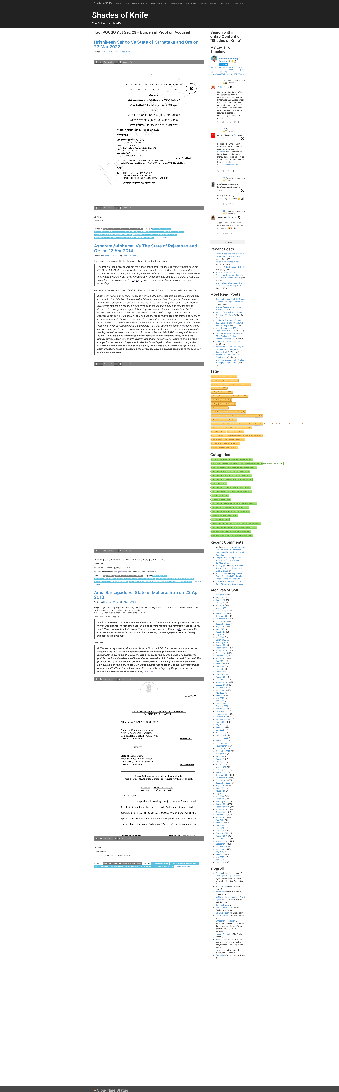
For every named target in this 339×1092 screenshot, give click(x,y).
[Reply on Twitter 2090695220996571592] (219, 204)
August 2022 (221, 722)
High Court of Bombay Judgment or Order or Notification (122, 863)
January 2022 (222, 740)
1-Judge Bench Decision (161, 229)
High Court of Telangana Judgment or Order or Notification (232, 535)
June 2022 (220, 727)
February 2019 (222, 833)
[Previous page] (97, 62)
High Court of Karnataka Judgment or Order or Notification (122, 229)
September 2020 (223, 783)
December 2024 (223, 648)
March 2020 (221, 799)
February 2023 (222, 706)
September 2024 (223, 656)
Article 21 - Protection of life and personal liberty (229, 412)
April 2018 (220, 860)
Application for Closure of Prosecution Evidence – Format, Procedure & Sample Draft (229, 275)
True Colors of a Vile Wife (136, 3)
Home (118, 3)
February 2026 (222, 611)
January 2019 (222, 836)
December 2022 (222, 711)
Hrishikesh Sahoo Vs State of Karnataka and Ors (111, 232)
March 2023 (221, 703)
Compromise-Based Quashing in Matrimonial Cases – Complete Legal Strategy (230, 576)
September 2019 (223, 815)
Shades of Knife (103, 3)
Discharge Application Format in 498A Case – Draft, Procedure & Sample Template (229, 323)
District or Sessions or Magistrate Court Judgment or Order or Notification (236, 523)
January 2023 (222, 709)
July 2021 (220, 756)
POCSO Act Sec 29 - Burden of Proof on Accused (160, 235)
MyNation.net (221, 899)
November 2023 (223, 682)
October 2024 (222, 653)
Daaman (219, 873)
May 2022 (220, 730)
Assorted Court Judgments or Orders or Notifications (230, 507)
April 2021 (220, 764)
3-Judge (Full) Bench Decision (224, 404)
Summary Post (218, 431)
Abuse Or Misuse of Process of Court (225, 443)
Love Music (222, 217)
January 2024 (222, 677)
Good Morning (222, 886)
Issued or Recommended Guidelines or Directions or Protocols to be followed (237, 416)
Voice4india (221, 950)
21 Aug (226, 87)
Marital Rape (137, 235)
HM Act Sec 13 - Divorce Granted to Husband (228, 439)
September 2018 (223, 846)
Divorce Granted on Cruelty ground (225, 447)
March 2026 (221, 608)
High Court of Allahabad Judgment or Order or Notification (232, 491)
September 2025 (223, 624)
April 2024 (220, 669)
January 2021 (221, 772)
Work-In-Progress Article (144, 238)
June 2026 (220, 600)
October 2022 (222, 717)
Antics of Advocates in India (228, 262)
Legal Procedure (219, 483)
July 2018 (220, 852)
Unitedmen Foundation (225, 921)
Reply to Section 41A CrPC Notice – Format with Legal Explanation (229, 568)
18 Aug (233, 217)
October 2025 (222, 621)
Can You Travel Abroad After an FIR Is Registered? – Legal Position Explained (229, 336)
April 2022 (220, 732)
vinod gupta (221, 565)
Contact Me (238, 3)
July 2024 (220, 661)
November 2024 (223, 650)
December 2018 (222, 838)
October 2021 (222, 748)
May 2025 (220, 634)
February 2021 (222, 769)
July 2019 (220, 820)
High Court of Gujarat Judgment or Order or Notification (231, 531)
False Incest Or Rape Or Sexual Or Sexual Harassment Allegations (117, 866)
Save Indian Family (224, 907)
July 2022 (220, 724)
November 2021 (222, 746)
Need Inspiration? (158, 3)
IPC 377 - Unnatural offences (173, 232)
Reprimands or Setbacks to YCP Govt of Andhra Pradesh (232, 427)
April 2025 (220, 637)
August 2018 (221, 849)
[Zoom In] (120, 62)
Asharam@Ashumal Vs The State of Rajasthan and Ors (113, 579)
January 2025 (222, 645)
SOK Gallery (191, 3)
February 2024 (222, 674)
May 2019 (220, 825)
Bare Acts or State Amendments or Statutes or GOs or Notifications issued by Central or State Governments (247, 463)
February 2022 (222, 738)
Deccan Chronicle (225, 135)
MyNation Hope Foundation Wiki (229, 897)
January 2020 (222, 804)
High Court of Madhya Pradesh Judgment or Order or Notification (234, 527)
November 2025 (223, 618)
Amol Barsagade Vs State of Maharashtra (184, 863)
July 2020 (220, 788)
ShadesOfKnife (124, 52)
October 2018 (222, 844)
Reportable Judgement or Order (224, 376)
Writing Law (221, 955)
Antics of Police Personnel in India (230, 267)
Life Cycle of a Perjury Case (228, 341)
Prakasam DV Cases (220, 519)
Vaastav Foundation (224, 934)
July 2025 (220, 629)
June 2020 (220, 791)
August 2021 (221, 754)
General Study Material (221, 499)
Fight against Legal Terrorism (228, 876)
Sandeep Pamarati (220, 408)
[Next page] (101, 62)
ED (218, 87)
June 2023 (220, 695)
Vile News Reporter (208, 3)
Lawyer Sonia (221, 557)
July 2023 (220, 693)
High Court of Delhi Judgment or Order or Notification (231, 471)
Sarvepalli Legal (222, 905)
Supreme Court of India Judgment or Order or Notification (232, 459)
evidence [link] (149, 671)
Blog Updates (176, 3)
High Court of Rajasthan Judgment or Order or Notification (122, 576)
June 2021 (220, 759)
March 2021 (221, 767)
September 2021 (223, 751)
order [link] (179, 629)
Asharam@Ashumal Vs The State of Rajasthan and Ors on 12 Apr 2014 (145, 248)
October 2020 (222, 780)
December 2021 (222, 743)
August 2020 (221, 785)
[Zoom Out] (116, 62)
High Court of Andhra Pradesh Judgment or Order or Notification (234, 467)
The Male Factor (223, 915)
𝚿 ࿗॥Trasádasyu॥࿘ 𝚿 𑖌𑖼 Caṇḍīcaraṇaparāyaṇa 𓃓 (228, 185)
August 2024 (221, 658)
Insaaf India (221, 892)
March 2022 (221, 735)
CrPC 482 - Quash (236, 431)
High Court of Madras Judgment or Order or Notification (231, 487)
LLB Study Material (220, 495)
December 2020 (223, 775)
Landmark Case (219, 388)
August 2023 (221, 690)
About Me (224, 3)
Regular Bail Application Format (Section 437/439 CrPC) (228, 560)
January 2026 (222, 613)
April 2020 (220, 796)
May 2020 (220, 793)
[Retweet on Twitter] (224, 80)
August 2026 (221, 595)
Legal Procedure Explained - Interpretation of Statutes (113, 235)
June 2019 (220, 822)
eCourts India (221, 573)
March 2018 (221, 862)
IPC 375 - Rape (134, 232)
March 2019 (221, 830)
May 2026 (220, 603)
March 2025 (221, 640)
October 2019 (222, 812)
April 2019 (220, 828)
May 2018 (220, 857)
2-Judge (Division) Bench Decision (225, 380)
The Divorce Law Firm (225, 581)
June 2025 (220, 632)
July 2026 (220, 597)
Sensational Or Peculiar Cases (181, 581)
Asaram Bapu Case (159, 576)
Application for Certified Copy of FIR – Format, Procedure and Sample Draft (230, 349)
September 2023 (223, 687)
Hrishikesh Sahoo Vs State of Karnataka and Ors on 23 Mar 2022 (146, 44)
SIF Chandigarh (222, 913)
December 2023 (223, 679)
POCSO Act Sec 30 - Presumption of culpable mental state (114, 238)
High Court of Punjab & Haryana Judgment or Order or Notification (234, 503)
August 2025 (221, 626)
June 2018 (220, 854)
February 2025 (222, 642)
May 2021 (220, 762)
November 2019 (223, 809)
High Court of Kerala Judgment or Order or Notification (231, 511)
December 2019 (222, 807)
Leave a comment (163, 237)
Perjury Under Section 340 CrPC (224, 419)
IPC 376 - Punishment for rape (151, 232)
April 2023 (220, 701)
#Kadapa (221, 151)
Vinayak (219, 939)
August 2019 (221, 817)
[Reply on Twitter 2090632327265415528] (219, 171)
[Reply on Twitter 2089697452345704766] (219, 233)
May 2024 (220, 666)
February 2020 (222, 801)
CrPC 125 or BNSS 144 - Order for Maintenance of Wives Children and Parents (238, 435)
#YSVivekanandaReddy (227, 164)
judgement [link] (123, 571)
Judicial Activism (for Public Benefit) (225, 515)
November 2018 (223, 841)
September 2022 (223, 719)
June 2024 (220, 664)
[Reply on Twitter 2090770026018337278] (219, 122)
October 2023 (222, 685)
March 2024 (221, 671)
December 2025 (223, 616)
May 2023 (220, 698)
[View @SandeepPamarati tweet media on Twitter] (242, 198)
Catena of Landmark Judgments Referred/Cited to (230, 396)
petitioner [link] (137, 280)
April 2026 (220, 605)
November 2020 (223, 777)
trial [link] (183, 325)
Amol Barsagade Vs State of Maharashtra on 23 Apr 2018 (146, 595)
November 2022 (223, 714)
